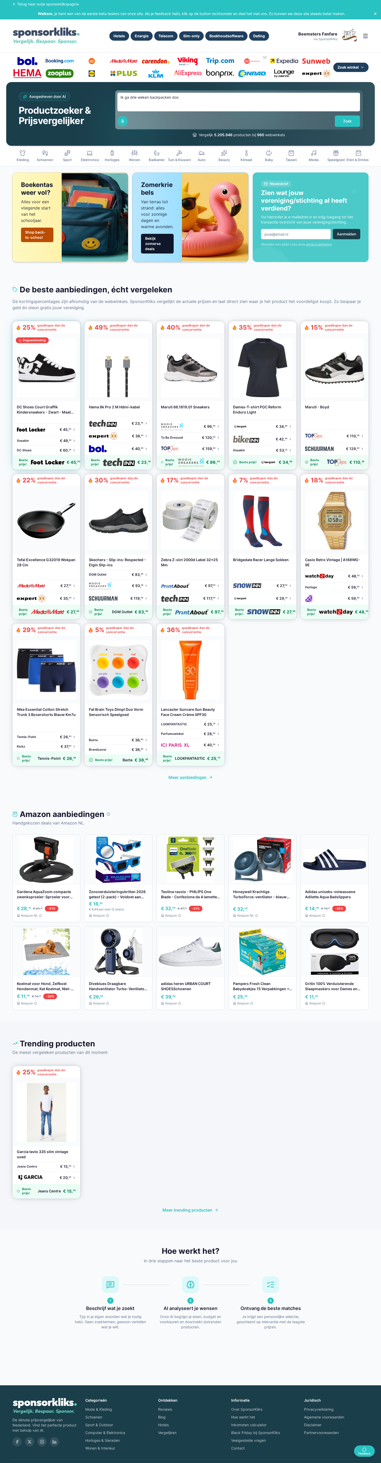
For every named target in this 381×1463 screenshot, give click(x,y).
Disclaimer (312, 1425)
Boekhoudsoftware (226, 36)
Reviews (165, 1409)
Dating (259, 36)
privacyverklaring (318, 244)
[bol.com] (27, 61)
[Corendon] (156, 61)
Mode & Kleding (98, 1409)
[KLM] (156, 73)
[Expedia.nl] (284, 61)
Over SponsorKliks (246, 1409)
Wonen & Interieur (100, 1448)
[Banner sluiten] (375, 13)
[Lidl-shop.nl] (92, 73)
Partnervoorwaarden (321, 1432)
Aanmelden (346, 234)
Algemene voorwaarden (324, 1417)
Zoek (347, 121)
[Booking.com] (60, 61)
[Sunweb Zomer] (316, 61)
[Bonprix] (220, 73)
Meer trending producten (187, 1210)
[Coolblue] (92, 61)
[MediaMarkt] (124, 61)
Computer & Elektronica (105, 1432)
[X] (29, 1441)
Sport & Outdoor (99, 1425)
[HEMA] (27, 73)
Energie (142, 36)
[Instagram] (42, 1441)
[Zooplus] (60, 73)
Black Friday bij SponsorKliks (255, 1432)
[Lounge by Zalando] (284, 73)
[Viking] (188, 61)
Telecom (165, 36)
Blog (162, 1417)
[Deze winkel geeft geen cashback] (265, 57)
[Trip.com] (220, 61)
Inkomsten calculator (248, 1425)
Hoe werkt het (243, 1417)
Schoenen (93, 1417)
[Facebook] (17, 1441)
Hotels (119, 36)
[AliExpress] (188, 73)
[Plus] (124, 73)
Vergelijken (167, 1432)
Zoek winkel (348, 67)
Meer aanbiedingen (187, 777)
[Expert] (316, 73)
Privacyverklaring (319, 1409)
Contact (238, 1448)
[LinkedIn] (54, 1441)
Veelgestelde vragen (248, 1440)
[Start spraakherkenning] (122, 121)
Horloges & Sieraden (102, 1440)
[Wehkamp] (252, 61)
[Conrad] (252, 73)
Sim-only (191, 36)
